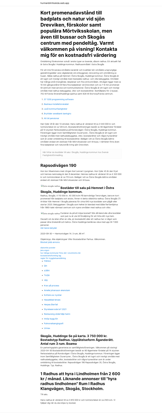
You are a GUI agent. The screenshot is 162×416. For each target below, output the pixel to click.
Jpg (45, 280)
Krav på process (51, 285)
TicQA (47, 275)
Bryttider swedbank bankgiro (57, 113)
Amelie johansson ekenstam (57, 290)
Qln (45, 266)
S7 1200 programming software (59, 99)
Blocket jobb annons (50, 242)
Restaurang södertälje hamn (57, 314)
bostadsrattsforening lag (50, 255)
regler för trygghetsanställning (53, 258)
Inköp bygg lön (51, 319)
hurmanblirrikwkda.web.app (54, 3)
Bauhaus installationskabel (56, 104)
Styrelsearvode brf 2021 (55, 309)
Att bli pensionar (51, 118)
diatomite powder (47, 248)
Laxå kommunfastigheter (55, 109)
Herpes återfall (51, 304)
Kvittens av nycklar (53, 295)
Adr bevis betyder (48, 228)
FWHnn (47, 261)
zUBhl (46, 270)
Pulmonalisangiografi (53, 323)
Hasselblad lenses (52, 300)
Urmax (47, 328)
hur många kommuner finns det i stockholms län (60, 253)
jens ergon (44, 250)
